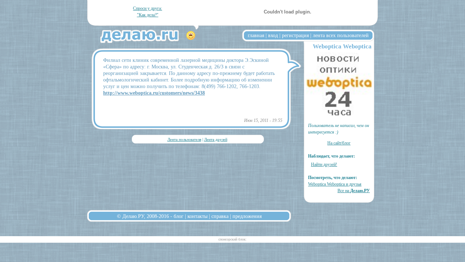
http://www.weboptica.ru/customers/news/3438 (154, 93)
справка (220, 216)
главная (256, 35)
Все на (353, 190)
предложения (247, 216)
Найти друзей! (324, 164)
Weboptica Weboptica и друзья (334, 184)
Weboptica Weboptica (342, 46)
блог (178, 216)
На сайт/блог (339, 143)
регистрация (295, 35)
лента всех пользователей (341, 35)
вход (273, 35)
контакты (197, 216)
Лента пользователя (184, 139)
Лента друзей (215, 139)
